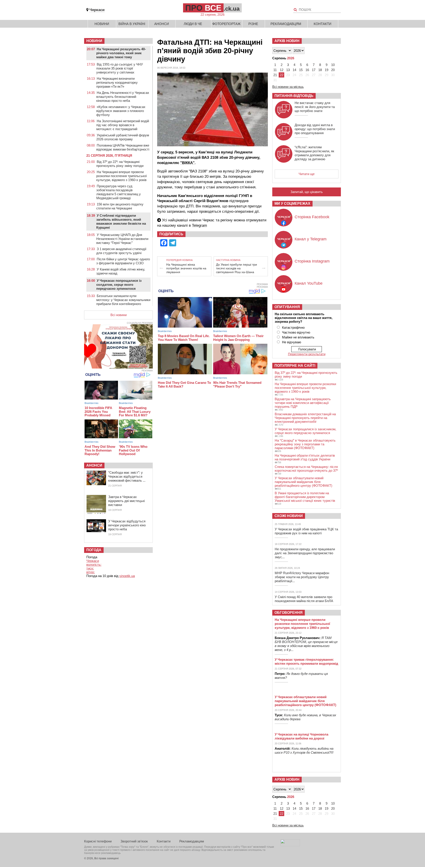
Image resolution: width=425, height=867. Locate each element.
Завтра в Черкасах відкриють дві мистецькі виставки (126, 501)
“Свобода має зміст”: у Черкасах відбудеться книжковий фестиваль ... (126, 476)
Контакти (322, 24)
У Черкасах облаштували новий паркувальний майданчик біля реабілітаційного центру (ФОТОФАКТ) (303, 481)
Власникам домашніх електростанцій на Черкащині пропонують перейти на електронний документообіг (305, 417)
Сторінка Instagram (312, 261)
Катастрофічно (293, 327)
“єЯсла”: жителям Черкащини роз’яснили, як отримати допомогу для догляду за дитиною (314, 153)
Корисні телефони (98, 841)
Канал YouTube (309, 283)
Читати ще (307, 174)
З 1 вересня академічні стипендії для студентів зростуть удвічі (121, 251)
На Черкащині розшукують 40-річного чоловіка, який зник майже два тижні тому (121, 53)
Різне (253, 24)
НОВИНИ (94, 41)
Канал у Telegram (310, 239)
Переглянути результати (306, 354)
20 (333, 70)
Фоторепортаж (226, 24)
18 (320, 70)
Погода (93, 550)
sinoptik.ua (127, 576)
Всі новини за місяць (288, 87)
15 (301, 70)
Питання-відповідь (293, 96)
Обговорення (288, 612)
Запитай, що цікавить (306, 192)
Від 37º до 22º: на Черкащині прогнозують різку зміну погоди (119, 164)
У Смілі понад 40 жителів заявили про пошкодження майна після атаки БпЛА (304, 599)
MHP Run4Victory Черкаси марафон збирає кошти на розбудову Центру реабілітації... (302, 577)
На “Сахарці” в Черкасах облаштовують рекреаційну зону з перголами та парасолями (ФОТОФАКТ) (305, 444)
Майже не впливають (298, 337)
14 (294, 70)
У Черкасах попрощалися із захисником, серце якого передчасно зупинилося (305, 431)
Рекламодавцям (285, 24)
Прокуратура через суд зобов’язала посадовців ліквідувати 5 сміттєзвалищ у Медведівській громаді (118, 192)
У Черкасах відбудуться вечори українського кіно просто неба (127, 525)
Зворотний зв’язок (134, 841)
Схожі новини (288, 516)
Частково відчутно (296, 332)
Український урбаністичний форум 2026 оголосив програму (122, 137)
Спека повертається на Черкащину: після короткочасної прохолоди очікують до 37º (306, 468)
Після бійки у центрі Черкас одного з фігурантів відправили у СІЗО (123, 261)
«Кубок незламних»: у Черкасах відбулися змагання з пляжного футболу (120, 111)
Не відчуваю (291, 342)
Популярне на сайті (294, 365)
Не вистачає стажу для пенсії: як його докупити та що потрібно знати (315, 107)
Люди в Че (193, 24)
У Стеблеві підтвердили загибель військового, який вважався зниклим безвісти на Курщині (121, 221)
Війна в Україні (131, 24)
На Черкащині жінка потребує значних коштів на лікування (186, 268)
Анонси (161, 24)
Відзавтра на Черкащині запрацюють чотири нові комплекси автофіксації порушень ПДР (303, 402)
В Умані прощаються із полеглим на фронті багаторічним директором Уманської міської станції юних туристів (305, 496)
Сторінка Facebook (312, 217)
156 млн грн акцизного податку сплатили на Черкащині (119, 206)
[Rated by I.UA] (290, 845)
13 (288, 70)
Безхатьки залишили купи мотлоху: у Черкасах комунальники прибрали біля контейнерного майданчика (123, 302)
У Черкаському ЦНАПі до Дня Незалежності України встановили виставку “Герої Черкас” (122, 239)
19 (326, 70)
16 (307, 70)
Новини (102, 24)
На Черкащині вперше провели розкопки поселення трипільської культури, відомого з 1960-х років (121, 176)
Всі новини (118, 315)
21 (275, 75)
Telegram (199, 225)
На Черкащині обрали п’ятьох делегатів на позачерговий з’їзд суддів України (305, 457)
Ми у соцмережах (292, 203)
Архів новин (286, 41)
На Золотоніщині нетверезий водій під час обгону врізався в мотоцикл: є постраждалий (122, 125)
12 (281, 70)
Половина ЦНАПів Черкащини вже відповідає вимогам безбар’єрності (122, 147)
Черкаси (96, 10)
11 (275, 70)
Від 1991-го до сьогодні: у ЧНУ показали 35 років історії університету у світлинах (119, 68)
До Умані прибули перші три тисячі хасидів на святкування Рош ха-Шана (236, 268)
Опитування (287, 307)
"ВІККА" (187, 163)
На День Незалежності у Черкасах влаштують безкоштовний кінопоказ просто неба (122, 96)
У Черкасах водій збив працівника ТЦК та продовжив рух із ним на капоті (306, 531)
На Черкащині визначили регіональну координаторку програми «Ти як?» (117, 82)
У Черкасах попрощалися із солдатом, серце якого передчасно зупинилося (118, 284)
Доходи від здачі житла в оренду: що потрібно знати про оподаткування (315, 129)
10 (333, 65)
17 (313, 70)
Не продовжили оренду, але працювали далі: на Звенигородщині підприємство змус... (305, 553)
